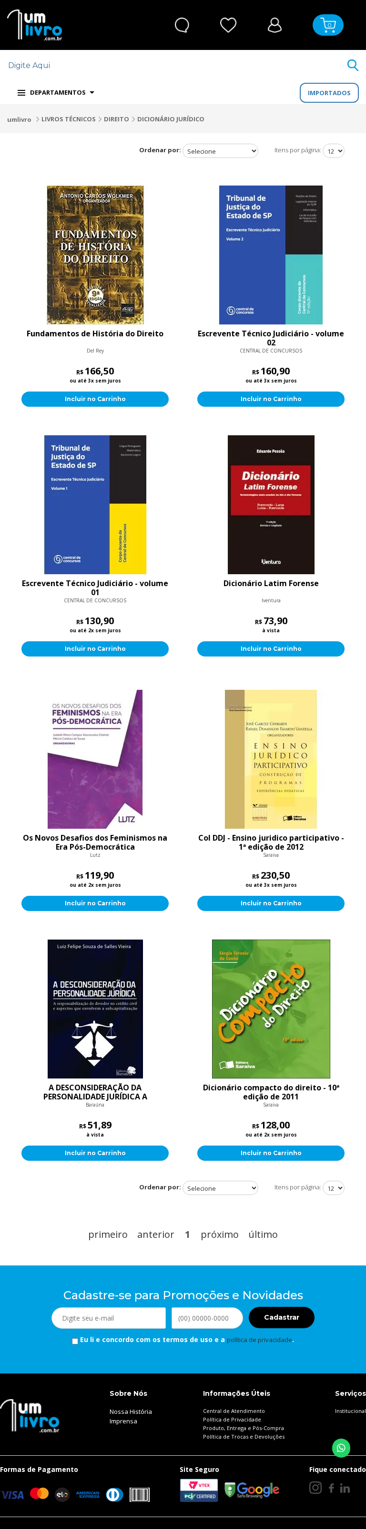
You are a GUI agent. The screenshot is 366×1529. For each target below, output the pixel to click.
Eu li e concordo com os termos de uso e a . (186, 1339)
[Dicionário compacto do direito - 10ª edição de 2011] (271, 1009)
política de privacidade (259, 1339)
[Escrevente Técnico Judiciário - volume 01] (95, 504)
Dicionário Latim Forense (271, 583)
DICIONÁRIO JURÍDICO (170, 119)
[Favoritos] (228, 25)
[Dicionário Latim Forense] (271, 504)
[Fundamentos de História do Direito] (95, 255)
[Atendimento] (182, 25)
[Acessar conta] (275, 24)
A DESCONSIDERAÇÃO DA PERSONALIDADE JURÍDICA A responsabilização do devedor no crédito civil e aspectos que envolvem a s (95, 1092)
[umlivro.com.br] (29, 1415)
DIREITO (116, 119)
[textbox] (177, 65)
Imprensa (123, 1421)
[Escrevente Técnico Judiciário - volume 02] (271, 255)
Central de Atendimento (234, 1410)
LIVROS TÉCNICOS (68, 119)
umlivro (19, 119)
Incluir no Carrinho (95, 398)
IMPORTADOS (329, 92)
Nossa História (131, 1411)
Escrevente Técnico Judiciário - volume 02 (271, 338)
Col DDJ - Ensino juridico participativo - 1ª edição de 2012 (271, 842)
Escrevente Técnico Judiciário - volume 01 (95, 588)
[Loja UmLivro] (34, 25)
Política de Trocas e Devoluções (244, 1436)
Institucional (350, 1410)
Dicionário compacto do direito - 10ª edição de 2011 (271, 1092)
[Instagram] (315, 1487)
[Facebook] (331, 1488)
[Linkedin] (345, 1488)
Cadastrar (281, 1317)
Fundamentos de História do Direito (95, 334)
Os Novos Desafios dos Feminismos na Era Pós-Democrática (95, 842)
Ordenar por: (160, 150)
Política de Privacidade (232, 1419)
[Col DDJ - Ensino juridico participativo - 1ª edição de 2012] (271, 759)
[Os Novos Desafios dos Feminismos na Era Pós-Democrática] (95, 759)
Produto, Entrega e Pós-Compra (243, 1427)
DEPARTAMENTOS (58, 92)
